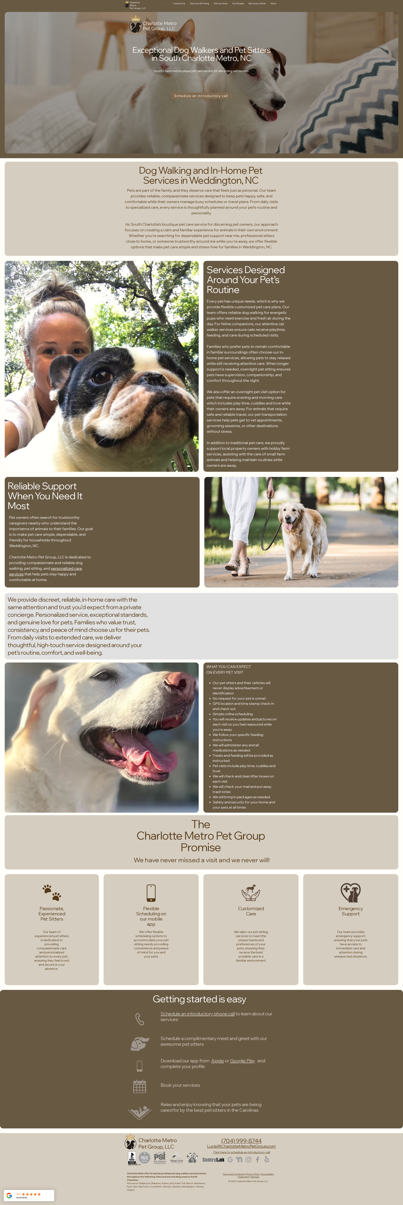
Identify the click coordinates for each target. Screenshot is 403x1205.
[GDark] (230, 1159)
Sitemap (254, 1176)
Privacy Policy (253, 1174)
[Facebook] (257, 1159)
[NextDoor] (239, 1159)
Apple (217, 1061)
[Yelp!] (266, 1159)
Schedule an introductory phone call (198, 1014)
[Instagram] (248, 1159)
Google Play (242, 1061)
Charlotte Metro (160, 23)
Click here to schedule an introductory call (241, 1152)
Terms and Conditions (234, 1174)
